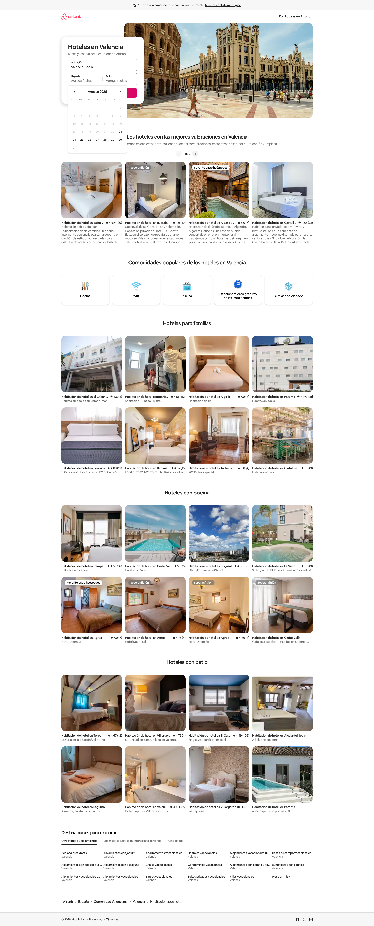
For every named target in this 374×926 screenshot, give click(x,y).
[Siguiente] (195, 154)
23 (120, 131)
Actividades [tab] (175, 841)
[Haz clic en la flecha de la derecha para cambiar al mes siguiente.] (120, 92)
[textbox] (85, 80)
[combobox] (102, 67)
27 (97, 139)
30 (120, 139)
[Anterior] (179, 154)
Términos (112, 919)
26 (89, 139)
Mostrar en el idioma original (223, 5)
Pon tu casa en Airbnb (294, 16)
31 (74, 148)
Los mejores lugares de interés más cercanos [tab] (132, 841)
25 (81, 139)
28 (105, 139)
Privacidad (95, 919)
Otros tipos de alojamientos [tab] (79, 841)
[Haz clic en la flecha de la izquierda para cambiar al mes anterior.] (75, 92)
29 (112, 139)
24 (74, 139)
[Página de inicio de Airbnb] (71, 16)
